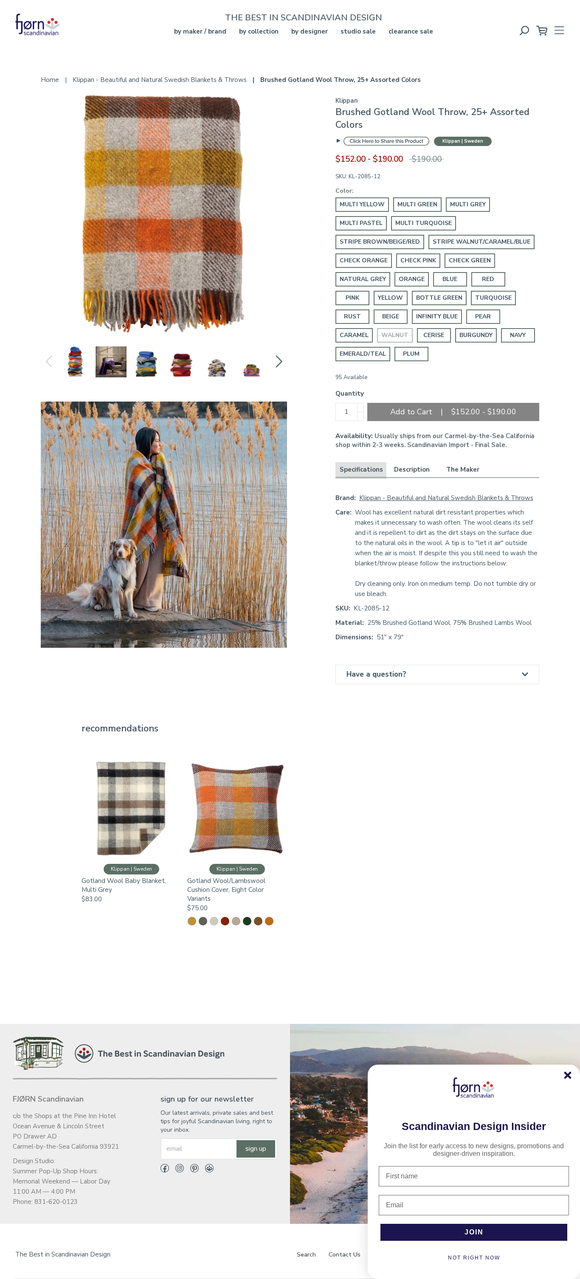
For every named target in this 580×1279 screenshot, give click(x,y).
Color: (344, 191)
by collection (259, 31)
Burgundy (476, 335)
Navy (518, 335)
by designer (309, 31)
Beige (390, 316)
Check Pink (418, 260)
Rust (352, 316)
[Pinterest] (191, 1170)
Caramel (354, 335)
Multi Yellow (362, 204)
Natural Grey (363, 279)
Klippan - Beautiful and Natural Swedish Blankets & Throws (446, 498)
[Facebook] (164, 1170)
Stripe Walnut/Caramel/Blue (481, 242)
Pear (483, 316)
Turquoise (493, 298)
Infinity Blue (437, 316)
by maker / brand (200, 31)
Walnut (394, 335)
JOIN (474, 1232)
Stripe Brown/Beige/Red (380, 242)
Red (488, 279)
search (306, 1255)
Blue (449, 279)
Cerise (433, 335)
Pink (352, 298)
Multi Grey (468, 204)
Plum (411, 354)
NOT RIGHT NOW (474, 1258)
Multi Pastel (361, 223)
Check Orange (364, 260)
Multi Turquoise (423, 223)
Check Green (470, 260)
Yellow (390, 298)
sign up (255, 1148)
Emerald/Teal (363, 354)
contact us (344, 1255)
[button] (278, 362)
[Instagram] (176, 1170)
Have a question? (376, 674)
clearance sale (411, 31)
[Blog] (206, 1170)
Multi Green (417, 204)
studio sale (358, 31)
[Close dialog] (567, 1075)
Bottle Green (439, 298)
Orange (412, 279)
